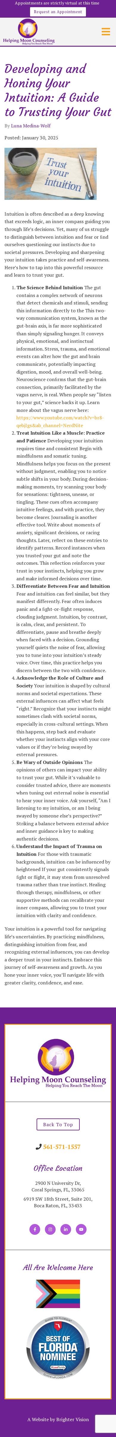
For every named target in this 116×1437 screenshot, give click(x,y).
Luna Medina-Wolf (31, 125)
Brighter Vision (72, 1419)
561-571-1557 (62, 1147)
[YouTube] (81, 1229)
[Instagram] (50, 1229)
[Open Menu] (106, 31)
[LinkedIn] (65, 1229)
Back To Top (58, 1124)
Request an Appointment (58, 11)
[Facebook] (34, 1229)
